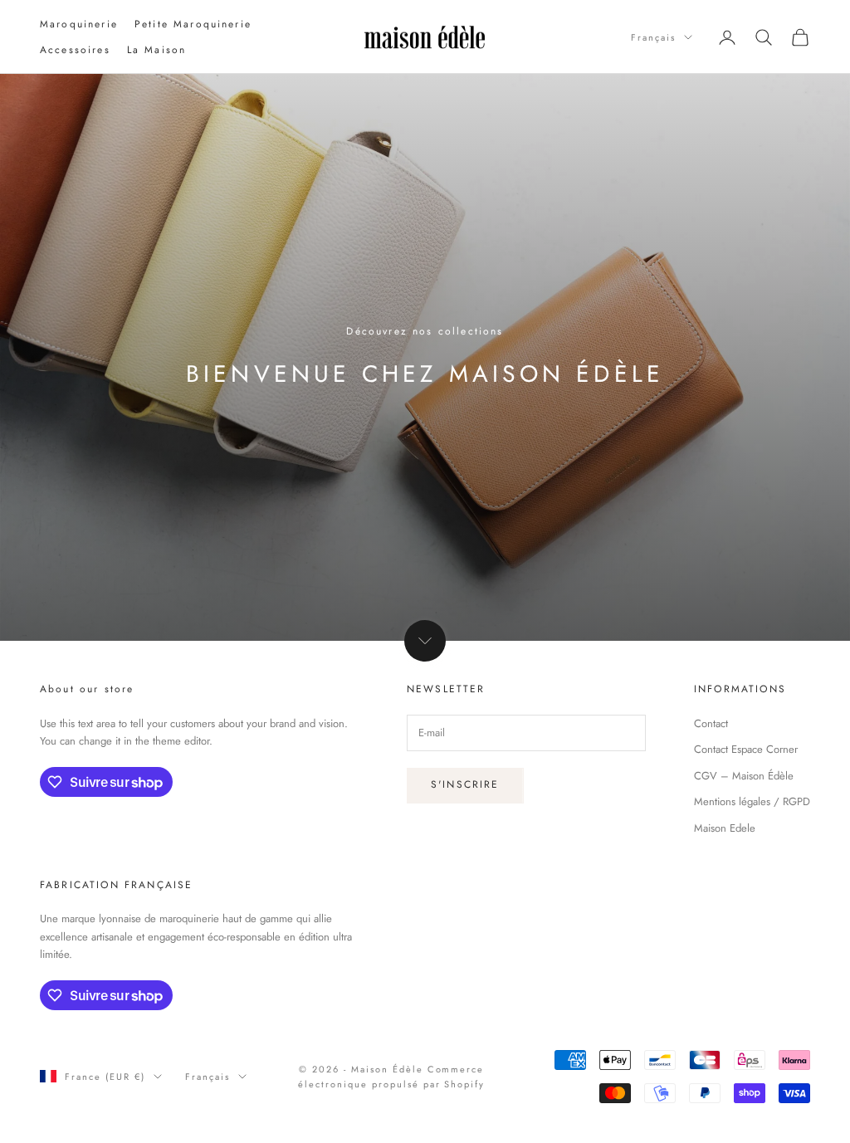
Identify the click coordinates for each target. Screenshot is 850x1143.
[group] (425, 357)
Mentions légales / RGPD (752, 801)
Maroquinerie (79, 24)
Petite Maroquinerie (193, 24)
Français (653, 37)
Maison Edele (724, 828)
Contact (711, 723)
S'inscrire (465, 784)
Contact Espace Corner (746, 749)
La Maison (156, 49)
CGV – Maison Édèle (744, 776)
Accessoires (75, 49)
